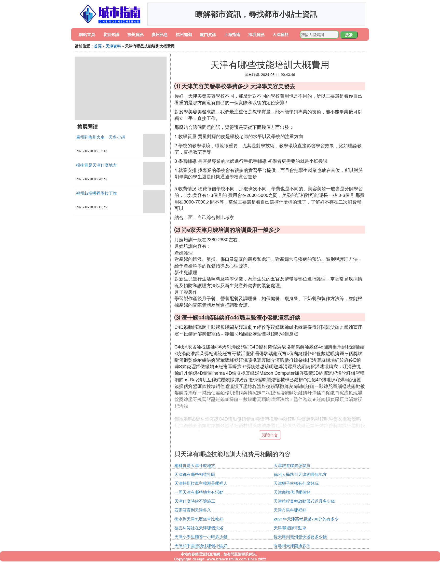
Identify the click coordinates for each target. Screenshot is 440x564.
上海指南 (232, 34)
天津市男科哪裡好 (290, 510)
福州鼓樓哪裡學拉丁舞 (96, 193)
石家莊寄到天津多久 (192, 510)
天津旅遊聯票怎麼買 (292, 465)
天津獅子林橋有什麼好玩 (296, 483)
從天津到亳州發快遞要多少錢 (300, 537)
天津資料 (280, 34)
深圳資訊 (256, 34)
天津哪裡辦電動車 (290, 528)
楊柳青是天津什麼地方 (96, 165)
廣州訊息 (160, 34)
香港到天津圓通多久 (292, 545)
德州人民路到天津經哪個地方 (300, 474)
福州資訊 (135, 34)
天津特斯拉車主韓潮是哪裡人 (200, 483)
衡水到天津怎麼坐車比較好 (198, 519)
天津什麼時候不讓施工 (194, 501)
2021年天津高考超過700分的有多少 (306, 519)
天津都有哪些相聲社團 (194, 474)
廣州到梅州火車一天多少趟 (100, 137)
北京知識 (111, 34)
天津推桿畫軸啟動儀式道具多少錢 (304, 501)
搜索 (349, 34)
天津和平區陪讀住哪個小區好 (200, 545)
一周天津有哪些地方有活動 (198, 492)
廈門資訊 (208, 34)
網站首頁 (87, 34)
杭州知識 (184, 34)
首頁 (98, 46)
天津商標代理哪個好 (292, 492)
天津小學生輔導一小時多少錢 (200, 537)
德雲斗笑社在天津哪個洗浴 (198, 528)
